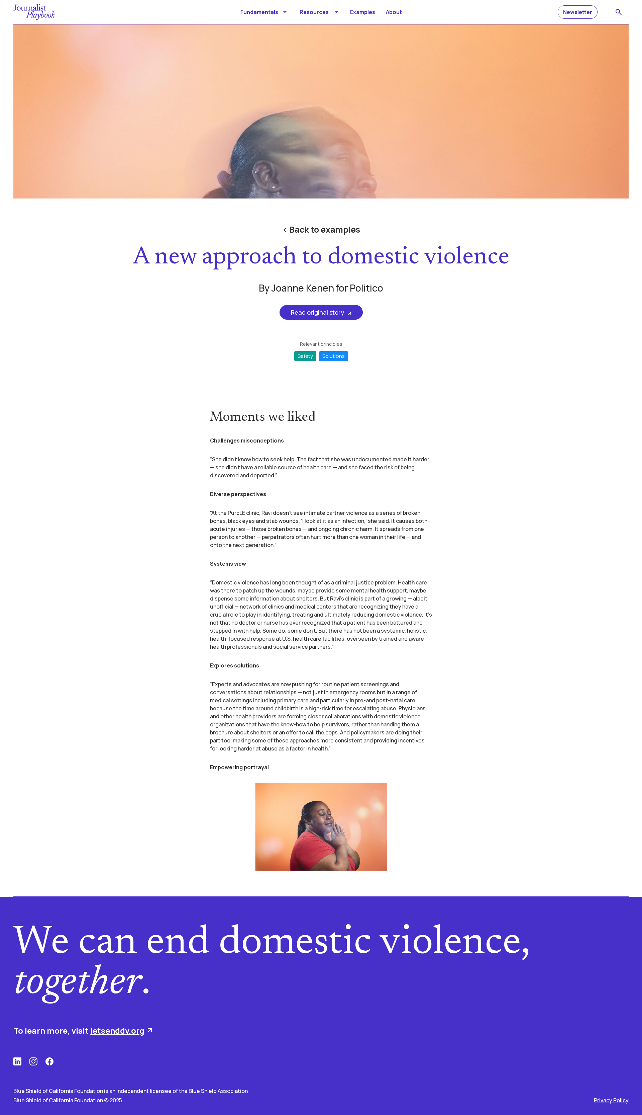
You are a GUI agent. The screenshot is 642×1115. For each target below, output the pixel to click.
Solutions (333, 356)
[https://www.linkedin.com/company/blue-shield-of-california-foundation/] (17, 1061)
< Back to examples (321, 229)
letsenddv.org (117, 1030)
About (394, 12)
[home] (34, 12)
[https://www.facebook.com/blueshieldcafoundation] (49, 1061)
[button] (264, 12)
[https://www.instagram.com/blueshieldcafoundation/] (33, 1061)
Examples (362, 12)
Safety (305, 356)
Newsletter (577, 12)
